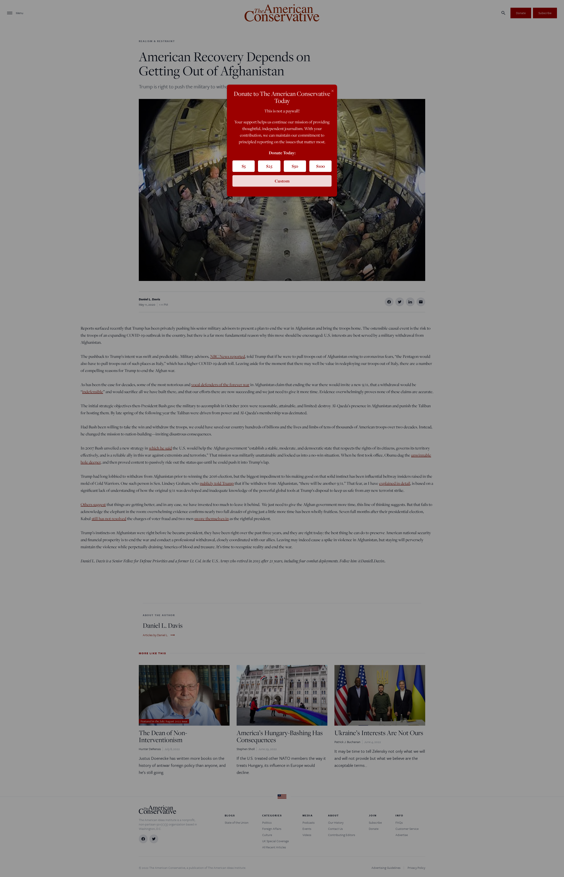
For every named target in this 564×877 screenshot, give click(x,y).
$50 (295, 166)
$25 (269, 166)
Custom (282, 181)
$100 (320, 166)
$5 (244, 166)
